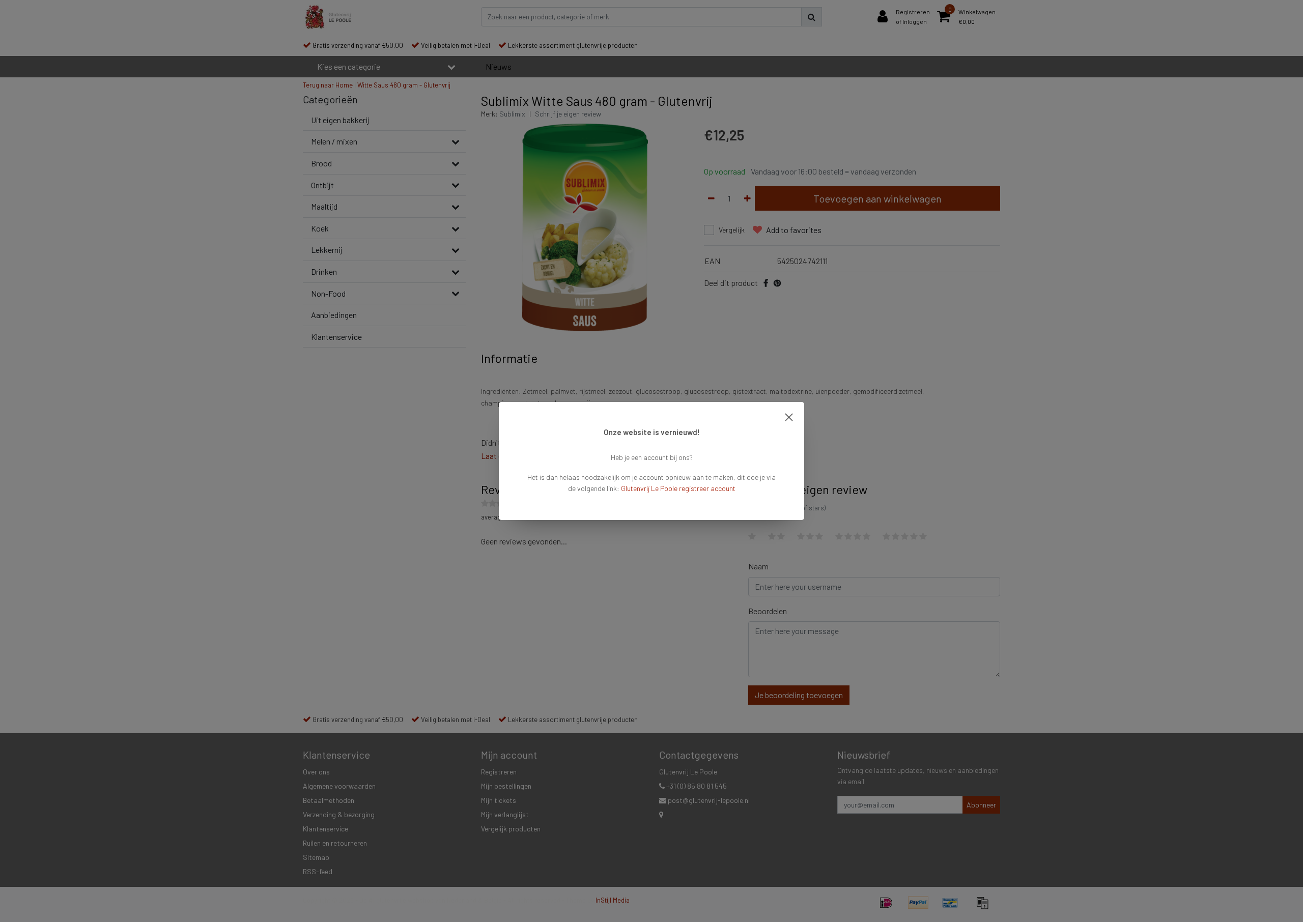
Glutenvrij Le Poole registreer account (678, 488)
